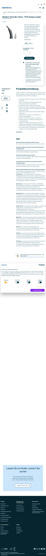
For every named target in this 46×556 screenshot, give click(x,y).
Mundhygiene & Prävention (6, 511)
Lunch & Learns (19, 505)
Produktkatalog (35, 507)
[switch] (17, 282)
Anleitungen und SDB (36, 503)
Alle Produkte (3, 503)
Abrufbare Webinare (20, 508)
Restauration (3, 513)
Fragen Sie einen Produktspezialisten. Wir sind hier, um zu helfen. (32, 257)
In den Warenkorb (29, 58)
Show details (39, 286)
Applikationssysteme (11, 12)
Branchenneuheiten (4, 530)
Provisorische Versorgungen (6, 517)
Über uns (2, 527)
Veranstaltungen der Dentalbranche (4, 533)
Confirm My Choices (37, 290)
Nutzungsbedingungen (13, 552)
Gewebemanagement (5, 515)
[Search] (29, 485)
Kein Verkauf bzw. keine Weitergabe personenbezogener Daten (13, 553)
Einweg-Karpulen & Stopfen (21, 12)
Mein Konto (18, 527)
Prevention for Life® (20, 507)
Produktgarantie (19, 530)
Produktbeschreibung (6, 89)
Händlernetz (34, 505)
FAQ (3, 93)
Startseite (5, 12)
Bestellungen (18, 529)
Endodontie (3, 507)
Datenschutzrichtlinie (5, 552)
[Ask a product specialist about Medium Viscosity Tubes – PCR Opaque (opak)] (17, 255)
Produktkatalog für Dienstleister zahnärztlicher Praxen (38, 512)
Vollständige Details (27, 39)
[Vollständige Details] (31, 39)
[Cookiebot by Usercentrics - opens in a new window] (39, 265)
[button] (38, 5)
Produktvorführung (20, 510)
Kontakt (2, 529)
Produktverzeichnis (4, 521)
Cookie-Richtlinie (4, 554)
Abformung (3, 509)
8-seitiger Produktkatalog (37, 509)
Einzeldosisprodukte (4, 519)
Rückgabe (18, 532)
